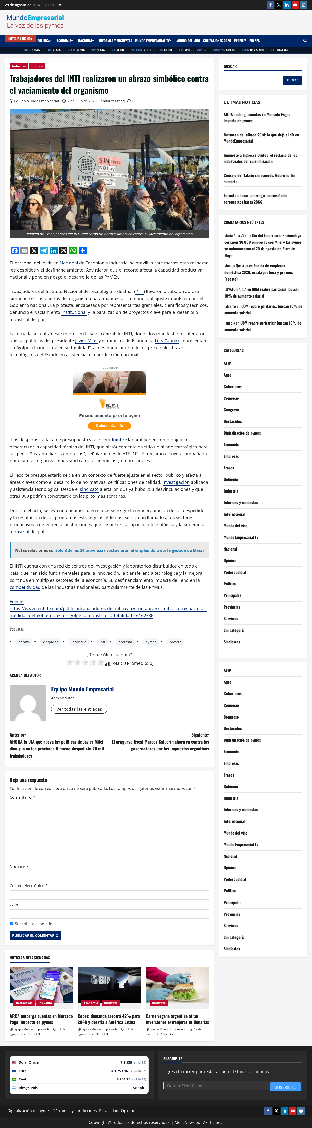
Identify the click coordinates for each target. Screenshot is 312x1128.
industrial (19, 532)
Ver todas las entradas (79, 709)
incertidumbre (112, 440)
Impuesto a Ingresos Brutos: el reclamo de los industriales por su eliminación (260, 158)
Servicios (231, 618)
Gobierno (231, 479)
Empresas (231, 456)
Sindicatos (232, 642)
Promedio (137, 663)
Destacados (24, 1003)
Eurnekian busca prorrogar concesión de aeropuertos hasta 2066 (255, 199)
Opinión (230, 560)
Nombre (19, 866)
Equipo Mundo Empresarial (36, 101)
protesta (125, 642)
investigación (176, 482)
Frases (254, 40)
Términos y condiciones (75, 1110)
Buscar (230, 66)
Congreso (231, 410)
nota (125, 655)
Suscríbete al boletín (33, 923)
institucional (74, 312)
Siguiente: (160, 741)
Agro (227, 375)
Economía (64, 40)
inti (102, 642)
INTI (139, 291)
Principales (232, 595)
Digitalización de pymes (242, 433)
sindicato (89, 489)
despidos (50, 642)
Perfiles (240, 40)
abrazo (24, 642)
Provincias (232, 607)
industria (78, 642)
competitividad (25, 587)
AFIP (227, 363)
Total (116, 663)
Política (43, 40)
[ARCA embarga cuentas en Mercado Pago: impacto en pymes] (41, 988)
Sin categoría (234, 630)
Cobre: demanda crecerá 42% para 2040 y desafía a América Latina (109, 1019)
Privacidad (108, 1110)
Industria (19, 66)
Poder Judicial (235, 572)
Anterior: (57, 745)
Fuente (17, 601)
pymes (151, 642)
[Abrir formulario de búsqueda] (305, 40)
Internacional (234, 514)
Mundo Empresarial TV (152, 40)
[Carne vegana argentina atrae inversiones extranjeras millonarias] (177, 988)
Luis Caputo (167, 340)
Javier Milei (86, 340)
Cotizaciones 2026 (217, 40)
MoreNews (185, 1122)
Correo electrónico (29, 885)
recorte (175, 642)
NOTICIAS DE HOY (20, 38)
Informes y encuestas (115, 40)
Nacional (85, 40)
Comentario (22, 797)
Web (14, 905)
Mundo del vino (188, 40)
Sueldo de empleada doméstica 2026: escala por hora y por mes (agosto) (258, 272)
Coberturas (233, 386)
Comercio (231, 398)
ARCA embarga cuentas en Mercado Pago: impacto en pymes (41, 1019)
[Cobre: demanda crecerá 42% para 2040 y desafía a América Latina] (109, 988)
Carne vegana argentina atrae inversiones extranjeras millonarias (177, 1019)
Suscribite (285, 1087)
